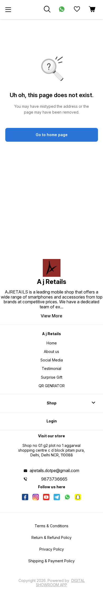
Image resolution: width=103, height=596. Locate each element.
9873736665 (54, 479)
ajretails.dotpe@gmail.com (54, 470)
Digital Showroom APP (60, 582)
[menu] (8, 9)
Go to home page (52, 134)
